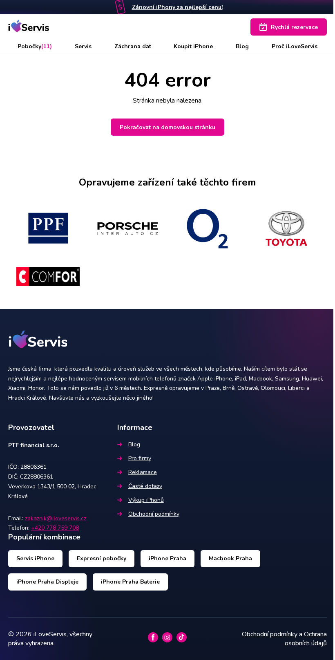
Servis (83, 46)
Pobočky (35, 46)
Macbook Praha (230, 558)
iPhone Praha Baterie (130, 582)
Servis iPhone (35, 558)
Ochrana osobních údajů (306, 639)
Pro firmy (139, 458)
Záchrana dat (132, 46)
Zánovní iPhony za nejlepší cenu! (177, 7)
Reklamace (142, 472)
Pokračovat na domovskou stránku (167, 127)
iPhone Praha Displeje (47, 582)
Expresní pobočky (101, 558)
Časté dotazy (145, 486)
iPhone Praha (167, 558)
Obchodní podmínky (153, 514)
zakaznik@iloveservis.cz (55, 518)
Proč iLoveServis (294, 46)
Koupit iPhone (193, 46)
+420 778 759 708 (55, 528)
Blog (242, 46)
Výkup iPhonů (146, 500)
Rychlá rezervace (294, 27)
